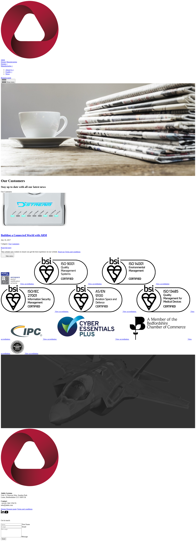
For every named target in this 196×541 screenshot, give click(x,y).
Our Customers (13, 244)
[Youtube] (6, 513)
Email (24, 527)
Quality (8, 72)
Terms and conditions (24, 509)
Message (25, 537)
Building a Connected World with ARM (24, 235)
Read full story (6, 248)
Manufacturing (6, 66)
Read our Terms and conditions (69, 252)
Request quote (6, 78)
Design (3, 64)
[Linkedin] (3, 513)
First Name (26, 524)
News (7, 74)
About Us (9, 70)
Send (3, 539)
